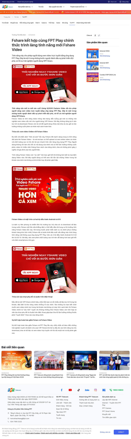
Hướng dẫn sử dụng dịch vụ (89, 400)
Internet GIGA (105, 51)
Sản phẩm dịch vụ (24, 7)
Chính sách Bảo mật (73, 433)
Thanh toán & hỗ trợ (77, 7)
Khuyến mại (14, 23)
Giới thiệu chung (62, 400)
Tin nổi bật (5, 23)
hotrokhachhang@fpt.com (19, 418)
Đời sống (65, 23)
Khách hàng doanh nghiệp (25, 1)
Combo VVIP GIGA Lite (108, 75)
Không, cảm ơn (105, 432)
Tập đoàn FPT (61, 412)
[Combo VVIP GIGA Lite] (93, 77)
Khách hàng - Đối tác (64, 406)
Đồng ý (121, 432)
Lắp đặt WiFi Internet (109, 400)
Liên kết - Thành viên (63, 403)
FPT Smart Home (108, 411)
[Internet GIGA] (93, 53)
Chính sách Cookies (32, 433)
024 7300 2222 (16, 422)
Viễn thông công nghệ (27, 23)
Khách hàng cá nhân (8, 1)
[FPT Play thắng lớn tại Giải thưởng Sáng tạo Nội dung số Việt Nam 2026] (16, 360)
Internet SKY (104, 63)
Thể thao (51, 23)
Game (58, 23)
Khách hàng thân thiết (83, 23)
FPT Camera (106, 408)
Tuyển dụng (60, 415)
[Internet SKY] (93, 65)
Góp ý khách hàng (85, 406)
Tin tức (41, 7)
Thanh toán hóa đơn (86, 403)
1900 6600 (118, 390)
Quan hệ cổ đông (62, 409)
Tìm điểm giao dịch (109, 417)
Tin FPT (24, 17)
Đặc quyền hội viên (55, 7)
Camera (44, 23)
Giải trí (37, 23)
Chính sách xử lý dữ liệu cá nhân (52, 433)
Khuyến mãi (106, 414)
